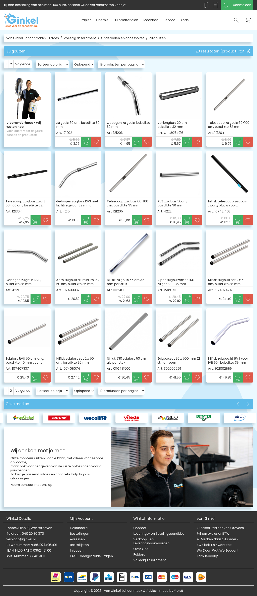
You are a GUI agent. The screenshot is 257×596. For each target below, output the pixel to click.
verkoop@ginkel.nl (21, 539)
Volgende (22, 64)
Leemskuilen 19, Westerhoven (29, 528)
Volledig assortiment (80, 38)
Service (169, 20)
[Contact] (206, 5)
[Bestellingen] (216, 5)
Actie (185, 20)
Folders (139, 555)
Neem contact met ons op (31, 485)
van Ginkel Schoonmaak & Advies (32, 38)
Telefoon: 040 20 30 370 (25, 534)
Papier (86, 20)
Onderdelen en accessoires (122, 38)
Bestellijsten (79, 545)
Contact (140, 528)
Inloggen (77, 551)
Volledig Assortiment (149, 560)
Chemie (102, 20)
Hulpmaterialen (126, 20)
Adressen (77, 539)
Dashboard (79, 528)
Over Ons (140, 549)
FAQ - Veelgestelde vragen (91, 556)
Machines (150, 20)
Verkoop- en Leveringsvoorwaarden (151, 541)
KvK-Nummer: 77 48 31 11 (25, 556)
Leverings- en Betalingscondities (158, 534)
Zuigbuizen (157, 38)
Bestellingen (79, 534)
